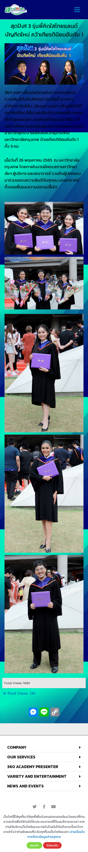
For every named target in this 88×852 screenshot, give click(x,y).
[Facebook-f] (44, 807)
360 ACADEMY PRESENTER (32, 767)
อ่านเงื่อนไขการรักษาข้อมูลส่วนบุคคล (56, 834)
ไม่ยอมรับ (52, 845)
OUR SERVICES (21, 757)
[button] (44, 747)
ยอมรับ (34, 845)
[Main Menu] (77, 9)
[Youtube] (53, 807)
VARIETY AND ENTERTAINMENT (37, 776)
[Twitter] (34, 807)
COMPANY (16, 747)
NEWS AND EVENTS (25, 786)
